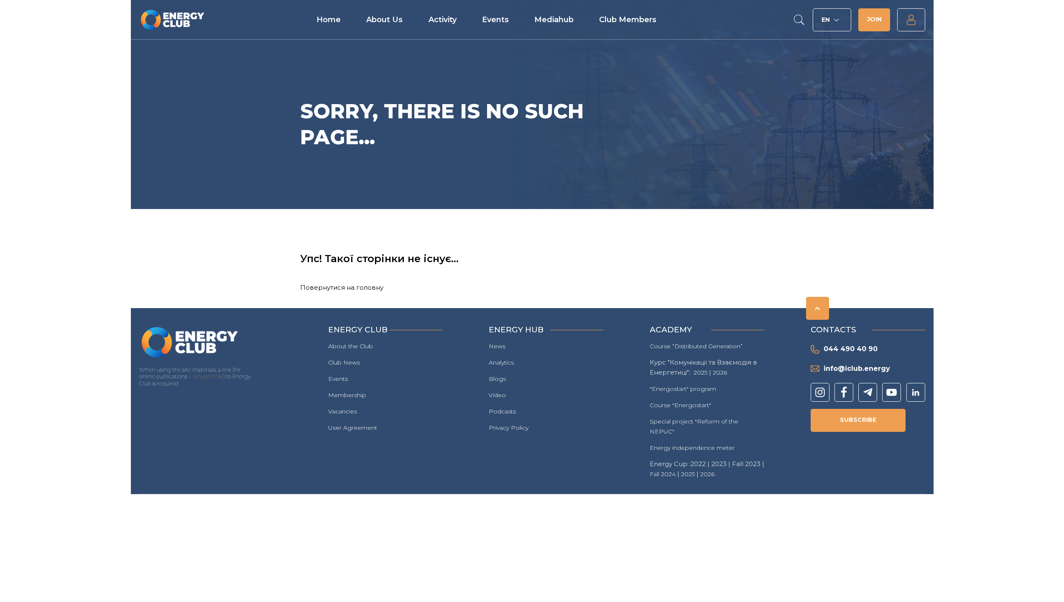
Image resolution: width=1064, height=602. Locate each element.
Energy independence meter (692, 448)
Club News (344, 362)
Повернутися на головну (341, 287)
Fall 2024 (663, 474)
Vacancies (342, 411)
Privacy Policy (508, 427)
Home (328, 19)
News (497, 346)
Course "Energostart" (680, 405)
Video (497, 395)
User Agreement (352, 427)
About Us (384, 19)
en (826, 19)
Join (874, 19)
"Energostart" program (683, 389)
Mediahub (554, 19)
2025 (700, 372)
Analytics (501, 362)
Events (495, 19)
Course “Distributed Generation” (696, 346)
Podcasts (502, 411)
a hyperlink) (208, 376)
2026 (720, 372)
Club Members (627, 19)
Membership (347, 395)
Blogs (497, 379)
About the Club (350, 346)
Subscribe (858, 419)
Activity (443, 19)
